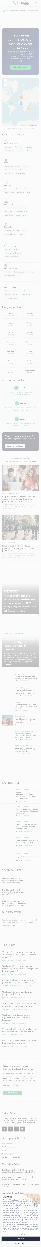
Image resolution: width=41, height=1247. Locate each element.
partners (15, 1200)
